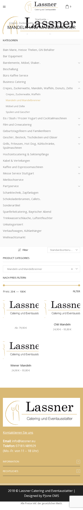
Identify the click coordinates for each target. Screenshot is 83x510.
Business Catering (14, 82)
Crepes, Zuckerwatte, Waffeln (23, 94)
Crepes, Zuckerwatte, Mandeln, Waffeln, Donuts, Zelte (40, 23)
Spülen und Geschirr (18, 112)
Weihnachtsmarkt (14, 237)
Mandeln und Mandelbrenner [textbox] (39, 269)
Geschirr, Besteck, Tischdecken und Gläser (30, 137)
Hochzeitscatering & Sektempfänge (26, 154)
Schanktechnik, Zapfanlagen (20, 192)
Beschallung (10, 69)
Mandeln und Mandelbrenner (23, 100)
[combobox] (41, 269)
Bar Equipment (12, 56)
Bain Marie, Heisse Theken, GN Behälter (29, 50)
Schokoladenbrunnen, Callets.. (22, 199)
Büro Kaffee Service (15, 75)
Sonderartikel (11, 205)
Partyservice (11, 186)
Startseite (40, 19)
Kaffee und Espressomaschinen (23, 167)
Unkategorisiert (13, 224)
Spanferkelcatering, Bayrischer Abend (27, 211)
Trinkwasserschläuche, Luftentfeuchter (28, 218)
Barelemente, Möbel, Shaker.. (22, 63)
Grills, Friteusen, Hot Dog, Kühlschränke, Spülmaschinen (29, 146)
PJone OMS (51, 496)
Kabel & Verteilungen (16, 160)
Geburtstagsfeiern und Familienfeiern (27, 131)
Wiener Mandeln (20, 365)
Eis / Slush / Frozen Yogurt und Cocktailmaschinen (35, 118)
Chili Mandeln (62, 324)
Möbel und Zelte (15, 106)
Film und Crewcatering (17, 124)
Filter (25, 250)
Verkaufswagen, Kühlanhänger (22, 231)
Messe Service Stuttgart (18, 173)
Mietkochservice (13, 179)
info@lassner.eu (23, 441)
